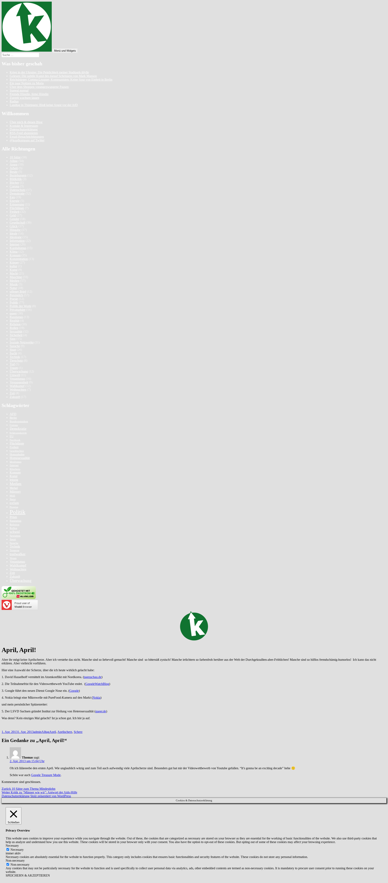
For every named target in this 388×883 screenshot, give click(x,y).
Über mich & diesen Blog (26, 122)
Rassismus (16, 317)
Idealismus (15, 461)
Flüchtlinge (17, 208)
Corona (14, 186)
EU (12, 436)
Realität (14, 320)
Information (17, 240)
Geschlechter (17, 451)
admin (37, 732)
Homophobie (17, 454)
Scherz (78, 732)
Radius (14, 101)
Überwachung (19, 371)
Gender (14, 219)
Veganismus (17, 378)
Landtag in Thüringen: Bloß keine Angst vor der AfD (44, 105)
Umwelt (15, 375)
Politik (14, 302)
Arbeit (14, 168)
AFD (13, 414)
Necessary (17, 849)
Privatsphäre (17, 309)
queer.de (100, 711)
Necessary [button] (12, 845)
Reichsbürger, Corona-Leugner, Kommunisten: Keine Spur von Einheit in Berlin (61, 79)
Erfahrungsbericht (18, 433)
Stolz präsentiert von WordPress (50, 796)
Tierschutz (16, 360)
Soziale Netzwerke (22, 342)
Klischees (15, 469)
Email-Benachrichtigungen (27, 136)
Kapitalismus (18, 248)
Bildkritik (16, 179)
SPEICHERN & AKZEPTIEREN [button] (28, 875)
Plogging (14, 507)
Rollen (14, 328)
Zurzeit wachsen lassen (24, 97)
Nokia (96, 697)
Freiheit (14, 211)
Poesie (14, 299)
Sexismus (15, 535)
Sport (13, 539)
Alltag (14, 161)
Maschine (16, 277)
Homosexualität (20, 458)
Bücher (14, 182)
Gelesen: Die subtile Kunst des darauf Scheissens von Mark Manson (53, 76)
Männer (15, 492)
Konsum (15, 255)
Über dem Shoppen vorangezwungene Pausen (39, 87)
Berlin (13, 417)
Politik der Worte (20, 306)
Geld (13, 215)
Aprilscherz (64, 732)
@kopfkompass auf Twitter (27, 140)
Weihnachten (18, 389)
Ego (12, 197)
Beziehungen (18, 175)
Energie (15, 200)
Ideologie (16, 237)
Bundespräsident (19, 421)
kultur (13, 266)
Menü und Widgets (65, 50)
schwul (15, 532)
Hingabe (15, 230)
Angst (13, 164)
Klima (14, 251)
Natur (13, 288)
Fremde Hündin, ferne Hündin (29, 94)
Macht (14, 273)
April (52, 732)
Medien (14, 280)
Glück (14, 226)
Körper (14, 262)
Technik (15, 357)
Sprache (15, 346)
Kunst (13, 269)
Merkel (14, 488)
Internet (14, 244)
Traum (14, 367)
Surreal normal (19, 90)
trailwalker (17, 554)
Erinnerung (17, 204)
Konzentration (19, 259)
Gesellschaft (17, 222)
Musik (14, 284)
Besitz (14, 171)
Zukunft (15, 397)
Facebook (15, 440)
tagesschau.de (92, 677)
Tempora (14, 550)
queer (13, 313)
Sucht (13, 353)
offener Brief (18, 291)
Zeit (12, 393)
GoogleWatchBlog (97, 684)
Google (74, 690)
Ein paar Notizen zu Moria (27, 83)
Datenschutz (17, 190)
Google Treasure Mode (46, 775)
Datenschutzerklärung (24, 129)
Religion (15, 324)
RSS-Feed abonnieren (24, 133)
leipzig (14, 479)
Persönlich (16, 295)
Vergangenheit (19, 382)
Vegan (13, 558)
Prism (13, 517)
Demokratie (17, 193)
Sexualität (16, 331)
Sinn (13, 338)
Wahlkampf (17, 386)
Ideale (13, 233)
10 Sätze (15, 157)
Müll (12, 495)
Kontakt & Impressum (24, 125)
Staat (13, 349)
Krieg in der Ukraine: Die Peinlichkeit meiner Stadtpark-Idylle (49, 72)
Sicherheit (16, 335)
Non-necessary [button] (15, 860)
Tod (12, 364)
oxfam (14, 503)
